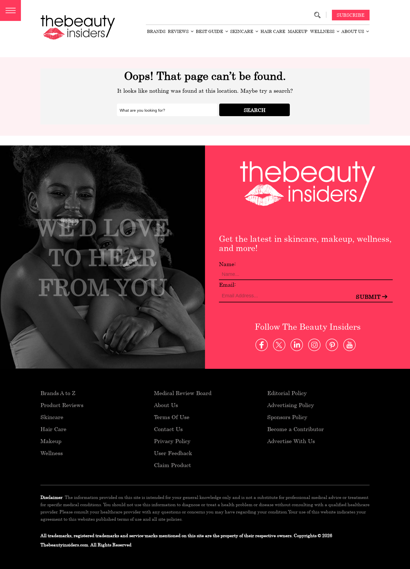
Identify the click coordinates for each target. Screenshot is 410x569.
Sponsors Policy (287, 417)
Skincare (241, 31)
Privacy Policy (172, 441)
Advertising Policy (290, 405)
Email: (227, 284)
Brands (156, 31)
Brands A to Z (57, 393)
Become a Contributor (295, 429)
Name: (227, 264)
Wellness (322, 31)
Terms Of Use (171, 417)
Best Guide (209, 31)
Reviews (178, 31)
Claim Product (172, 465)
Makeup (297, 31)
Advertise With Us (291, 441)
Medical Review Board (182, 393)
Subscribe (351, 15)
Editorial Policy (287, 393)
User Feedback (173, 453)
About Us (352, 31)
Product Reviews (61, 405)
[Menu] (10, 10)
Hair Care (273, 31)
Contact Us (168, 429)
